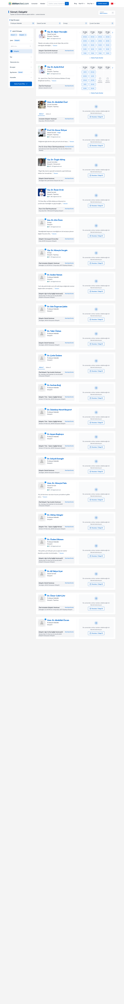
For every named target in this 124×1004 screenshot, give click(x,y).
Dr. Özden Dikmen (55, 539)
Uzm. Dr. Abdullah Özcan (58, 620)
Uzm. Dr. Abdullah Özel (57, 102)
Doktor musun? (102, 3)
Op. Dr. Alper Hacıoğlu (57, 32)
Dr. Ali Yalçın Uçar (55, 571)
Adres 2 (48, 114)
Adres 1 (41, 114)
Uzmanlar (34, 3)
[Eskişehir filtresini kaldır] (25, 35)
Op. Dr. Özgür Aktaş (56, 159)
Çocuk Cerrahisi (52, 104)
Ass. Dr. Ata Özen (55, 220)
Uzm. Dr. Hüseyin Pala (57, 483)
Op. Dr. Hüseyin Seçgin (57, 250)
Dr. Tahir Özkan (54, 331)
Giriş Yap (89, 3)
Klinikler (42, 3)
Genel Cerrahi (51, 34)
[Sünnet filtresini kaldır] (16, 35)
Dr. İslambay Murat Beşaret (59, 409)
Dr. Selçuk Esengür (55, 458)
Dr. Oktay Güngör (55, 515)
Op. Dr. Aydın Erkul (55, 67)
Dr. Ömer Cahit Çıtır (56, 595)
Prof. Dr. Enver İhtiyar (57, 130)
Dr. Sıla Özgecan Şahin (57, 306)
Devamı (55, 45)
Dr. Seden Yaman (54, 275)
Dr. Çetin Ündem (54, 355)
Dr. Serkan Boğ (54, 385)
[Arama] (67, 3)
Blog (75, 3)
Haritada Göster (69, 50)
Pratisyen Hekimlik (53, 277)
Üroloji (49, 69)
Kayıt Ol (81, 3)
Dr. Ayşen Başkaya (55, 434)
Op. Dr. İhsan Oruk (55, 190)
